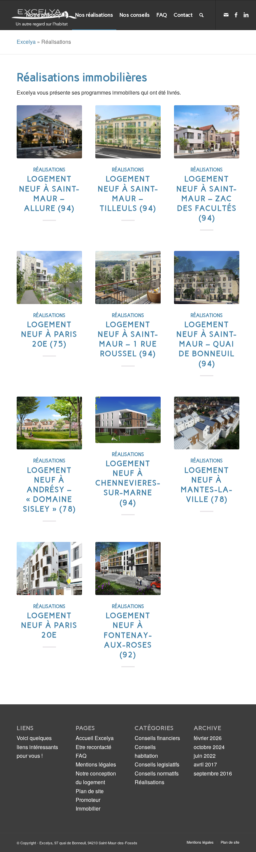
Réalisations (49, 170)
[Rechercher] (201, 15)
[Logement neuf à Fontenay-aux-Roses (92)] (128, 568)
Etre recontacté (93, 747)
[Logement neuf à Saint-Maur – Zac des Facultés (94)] (206, 131)
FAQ (81, 755)
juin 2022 (205, 755)
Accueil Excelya (95, 738)
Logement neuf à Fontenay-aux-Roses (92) (128, 635)
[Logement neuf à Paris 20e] (49, 568)
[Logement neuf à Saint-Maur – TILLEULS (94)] (128, 131)
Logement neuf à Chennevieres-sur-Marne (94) (128, 483)
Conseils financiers (157, 738)
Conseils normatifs (157, 773)
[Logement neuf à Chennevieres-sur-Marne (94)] (128, 420)
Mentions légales (96, 764)
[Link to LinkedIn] (246, 15)
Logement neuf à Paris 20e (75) (49, 334)
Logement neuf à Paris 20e (49, 625)
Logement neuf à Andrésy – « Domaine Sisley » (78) (49, 490)
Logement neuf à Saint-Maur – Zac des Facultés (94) (206, 198)
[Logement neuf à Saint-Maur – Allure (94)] (49, 131)
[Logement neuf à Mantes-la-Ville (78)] (206, 423)
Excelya (26, 41)
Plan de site (90, 791)
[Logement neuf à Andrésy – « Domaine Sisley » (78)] (49, 423)
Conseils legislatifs (157, 764)
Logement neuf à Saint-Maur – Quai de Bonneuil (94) (206, 344)
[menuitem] (47, 15)
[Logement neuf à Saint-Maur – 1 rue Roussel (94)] (128, 277)
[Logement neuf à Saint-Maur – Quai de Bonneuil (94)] (206, 277)
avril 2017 (205, 764)
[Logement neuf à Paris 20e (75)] (49, 277)
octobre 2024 (209, 747)
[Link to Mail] (226, 15)
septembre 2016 (213, 773)
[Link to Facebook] (236, 15)
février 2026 (208, 738)
